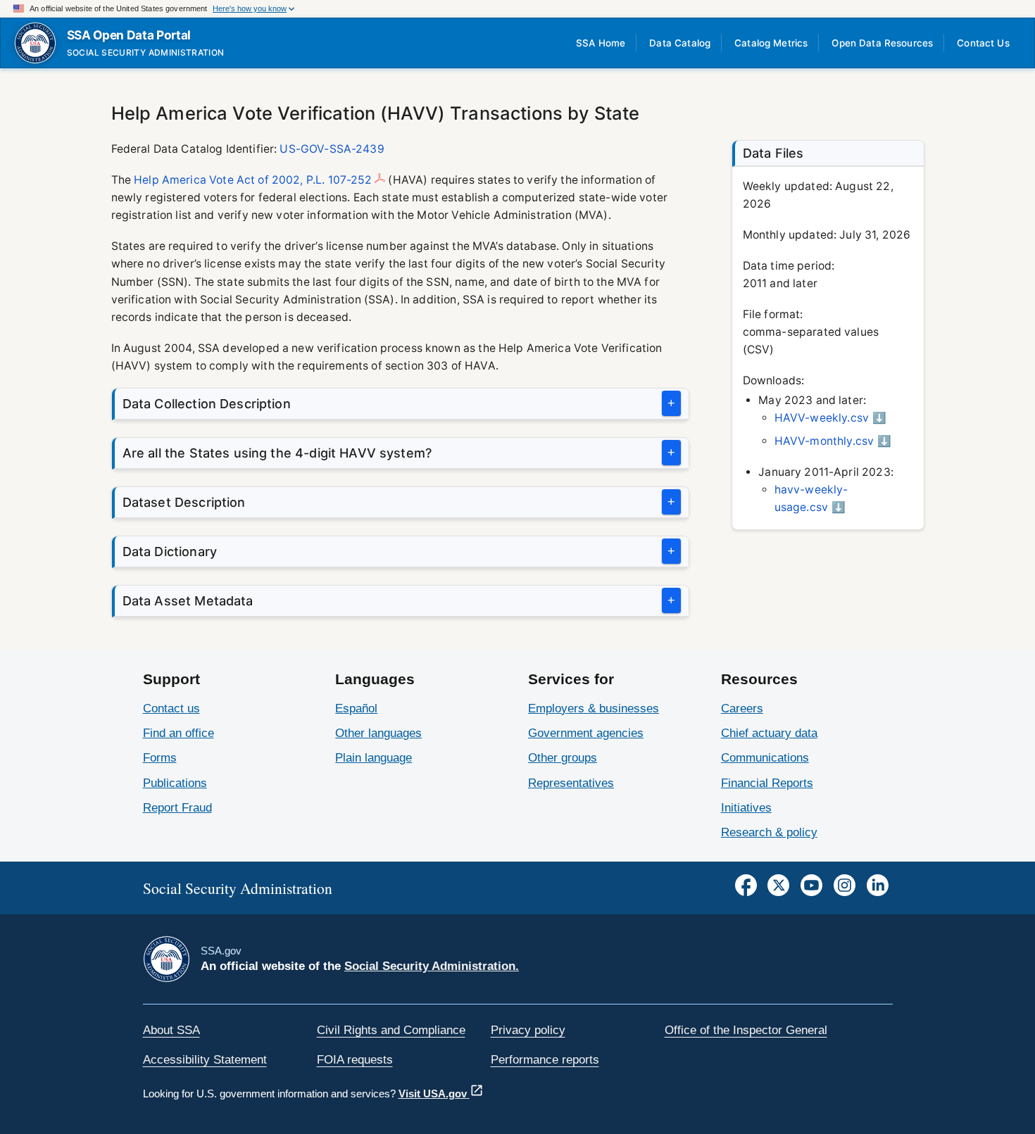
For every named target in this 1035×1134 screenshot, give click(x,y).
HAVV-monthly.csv (824, 441)
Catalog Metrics (771, 43)
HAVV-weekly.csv (821, 417)
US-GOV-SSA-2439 (332, 149)
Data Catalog (679, 43)
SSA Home (600, 43)
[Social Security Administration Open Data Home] (35, 43)
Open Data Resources (882, 43)
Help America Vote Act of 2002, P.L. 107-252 (253, 180)
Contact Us (983, 43)
